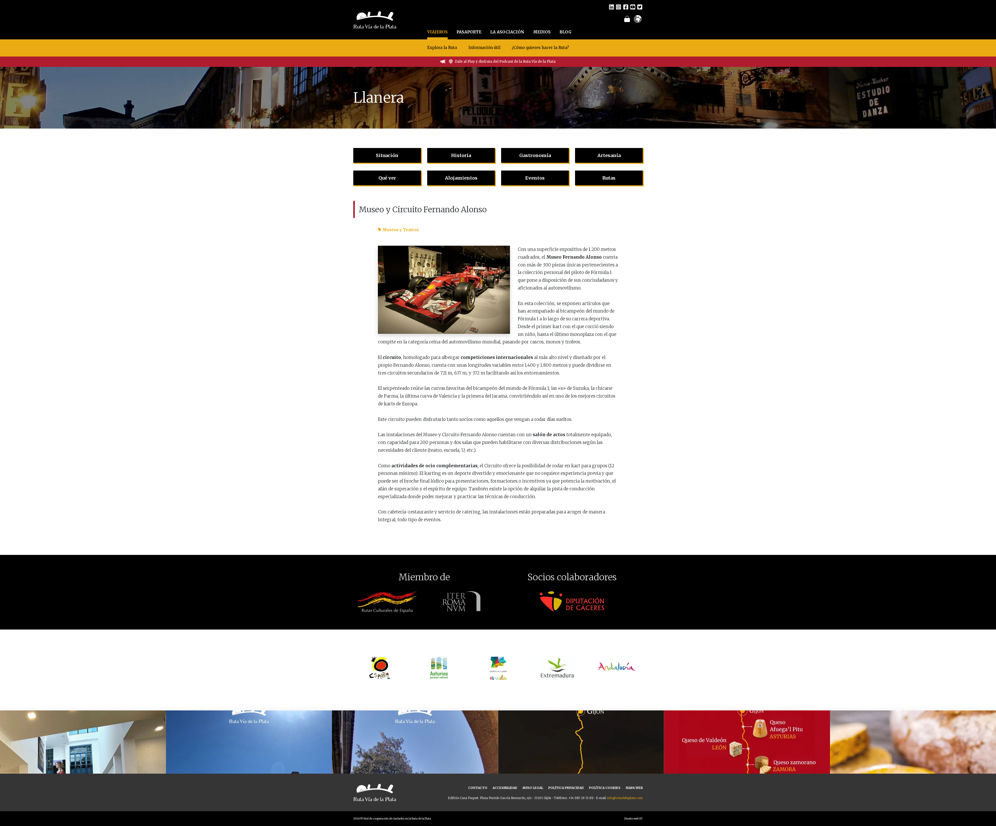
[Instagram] (618, 7)
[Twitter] (639, 7)
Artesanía (609, 155)
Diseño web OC (633, 818)
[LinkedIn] (611, 7)
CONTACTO (477, 788)
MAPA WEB (634, 788)
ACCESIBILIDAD (505, 788)
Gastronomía (535, 155)
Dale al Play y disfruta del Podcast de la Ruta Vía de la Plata (505, 61)
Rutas (608, 178)
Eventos (535, 178)
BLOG (565, 32)
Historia (461, 155)
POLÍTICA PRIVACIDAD (566, 788)
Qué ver (387, 178)
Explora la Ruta (442, 47)
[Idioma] (637, 21)
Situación (387, 155)
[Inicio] (375, 19)
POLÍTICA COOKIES (604, 788)
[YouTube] (632, 7)
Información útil (484, 47)
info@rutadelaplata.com (625, 798)
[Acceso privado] (627, 18)
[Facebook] (625, 7)
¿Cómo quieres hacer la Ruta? (540, 47)
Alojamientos (461, 178)
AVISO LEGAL (532, 788)
